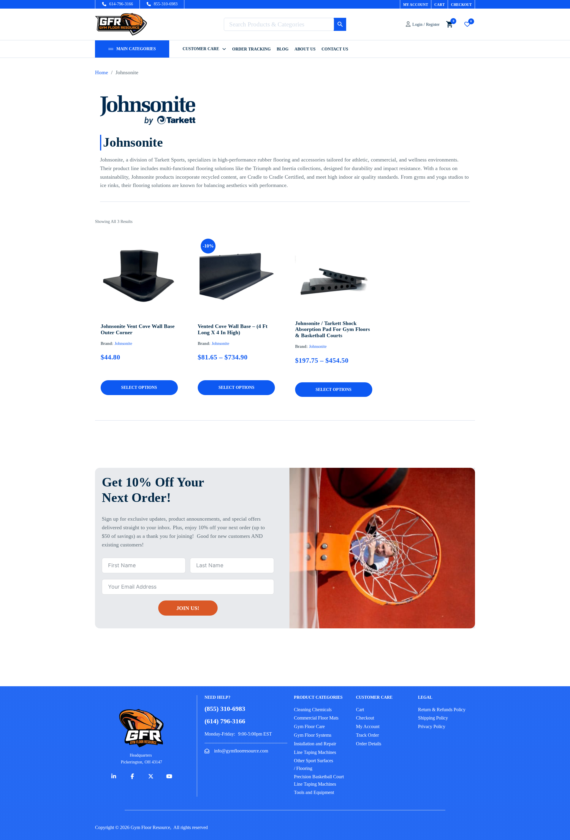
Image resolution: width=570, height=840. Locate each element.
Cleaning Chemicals (313, 709)
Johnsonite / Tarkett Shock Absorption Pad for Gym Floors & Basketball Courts (332, 329)
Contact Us (335, 49)
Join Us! (187, 608)
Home (101, 72)
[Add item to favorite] (130, 298)
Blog (283, 49)
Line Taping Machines (315, 752)
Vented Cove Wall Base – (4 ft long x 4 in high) (232, 329)
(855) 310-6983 (225, 708)
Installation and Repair (315, 743)
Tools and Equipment (314, 792)
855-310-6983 (166, 4)
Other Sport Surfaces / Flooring (313, 764)
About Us (305, 49)
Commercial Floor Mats (316, 717)
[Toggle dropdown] (110, 49)
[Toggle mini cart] (449, 24)
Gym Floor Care (309, 726)
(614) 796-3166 (225, 721)
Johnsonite (123, 343)
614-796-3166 (121, 4)
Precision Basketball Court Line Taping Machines (319, 780)
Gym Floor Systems (312, 735)
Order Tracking (251, 49)
